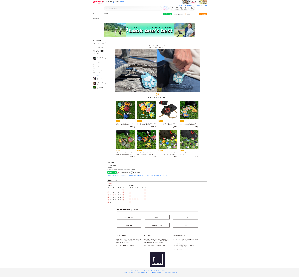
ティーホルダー (97, 66)
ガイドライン (148, 272)
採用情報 (159, 272)
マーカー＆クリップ (98, 68)
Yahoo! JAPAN (182, 5)
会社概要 (106, 13)
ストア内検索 (203, 14)
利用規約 (143, 272)
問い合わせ (96, 18)
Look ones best (112, 165)
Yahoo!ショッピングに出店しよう (195, 5)
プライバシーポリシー (165, 175)
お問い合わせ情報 (155, 175)
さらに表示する (97, 75)
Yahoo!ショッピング (136, 270)
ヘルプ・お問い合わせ (166, 272)
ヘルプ (205, 5)
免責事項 (154, 272)
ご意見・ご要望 (175, 272)
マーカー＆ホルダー (98, 70)
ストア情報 (147, 175)
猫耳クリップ (96, 72)
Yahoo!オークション (155, 270)
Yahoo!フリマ (165, 270)
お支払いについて (112, 175)
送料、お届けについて (122, 175)
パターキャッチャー (98, 64)
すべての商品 (96, 62)
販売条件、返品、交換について (136, 175)
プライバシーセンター (135, 272)
